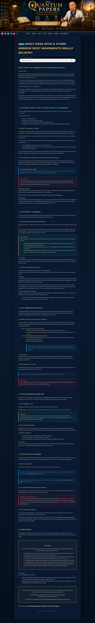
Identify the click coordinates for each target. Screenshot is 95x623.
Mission (56, 33)
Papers (33, 33)
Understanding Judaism (34, 606)
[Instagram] (14, 33)
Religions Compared (47, 606)
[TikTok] (17, 33)
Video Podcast (64, 33)
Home (28, 33)
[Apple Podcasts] (2, 33)
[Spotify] (8, 33)
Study (39, 33)
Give (45, 33)
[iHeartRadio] (5, 33)
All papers (56, 606)
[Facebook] (11, 33)
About (50, 33)
